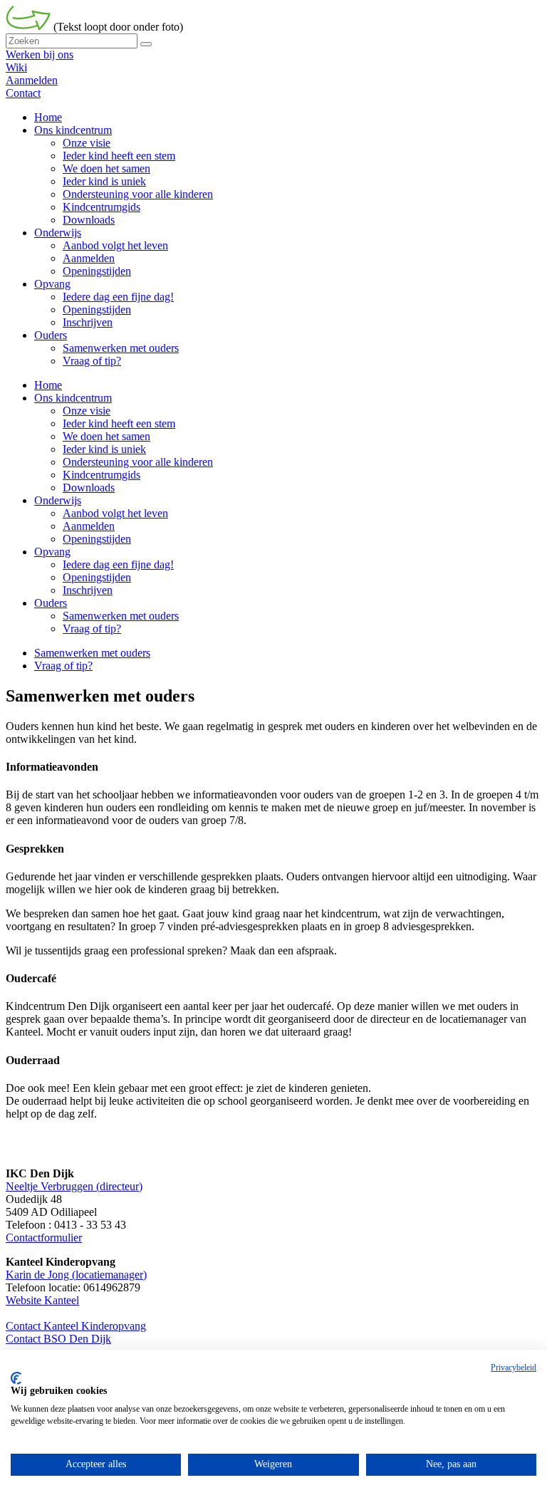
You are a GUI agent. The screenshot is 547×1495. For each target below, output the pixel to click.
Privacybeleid (513, 1367)
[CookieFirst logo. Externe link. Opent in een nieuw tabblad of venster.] (16, 1378)
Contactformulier (44, 1237)
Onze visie (86, 411)
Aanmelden (32, 80)
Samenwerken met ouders (121, 616)
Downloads (89, 487)
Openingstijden (97, 539)
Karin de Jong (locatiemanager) (76, 1275)
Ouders (50, 603)
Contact (23, 93)
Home (48, 385)
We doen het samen (106, 436)
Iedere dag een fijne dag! (118, 564)
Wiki (16, 67)
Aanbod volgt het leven (115, 513)
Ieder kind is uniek (104, 449)
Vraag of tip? (92, 629)
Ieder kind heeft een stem (119, 423)
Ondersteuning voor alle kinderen (138, 462)
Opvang (52, 552)
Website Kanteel (42, 1300)
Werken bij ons (39, 54)
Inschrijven (88, 590)
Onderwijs (57, 500)
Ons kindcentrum (73, 398)
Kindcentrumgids (101, 475)
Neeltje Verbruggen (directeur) (74, 1186)
